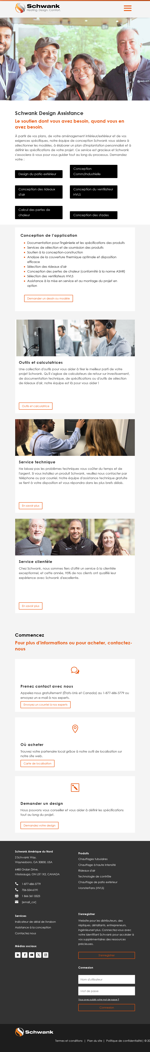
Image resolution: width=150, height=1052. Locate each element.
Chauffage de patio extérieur (97, 882)
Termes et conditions (69, 1040)
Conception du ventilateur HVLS (93, 191)
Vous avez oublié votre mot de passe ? (98, 999)
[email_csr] (29, 902)
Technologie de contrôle (94, 876)
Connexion (107, 1007)
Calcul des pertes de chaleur (34, 212)
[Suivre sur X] (38, 955)
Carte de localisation (37, 763)
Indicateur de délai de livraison (35, 921)
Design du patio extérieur (37, 174)
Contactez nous (25, 933)
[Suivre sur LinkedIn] (17, 955)
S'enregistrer (107, 955)
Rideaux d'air (86, 870)
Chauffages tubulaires (93, 859)
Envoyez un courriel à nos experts (46, 704)
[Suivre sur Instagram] (45, 955)
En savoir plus (30, 505)
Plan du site (95, 1040)
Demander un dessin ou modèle (48, 298)
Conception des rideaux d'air (36, 191)
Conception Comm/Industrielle (87, 171)
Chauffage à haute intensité (97, 865)
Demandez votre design (39, 825)
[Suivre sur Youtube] (31, 955)
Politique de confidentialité (124, 1040)
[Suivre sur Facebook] (24, 955)
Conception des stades (91, 215)
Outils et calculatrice (35, 406)
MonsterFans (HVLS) (91, 888)
